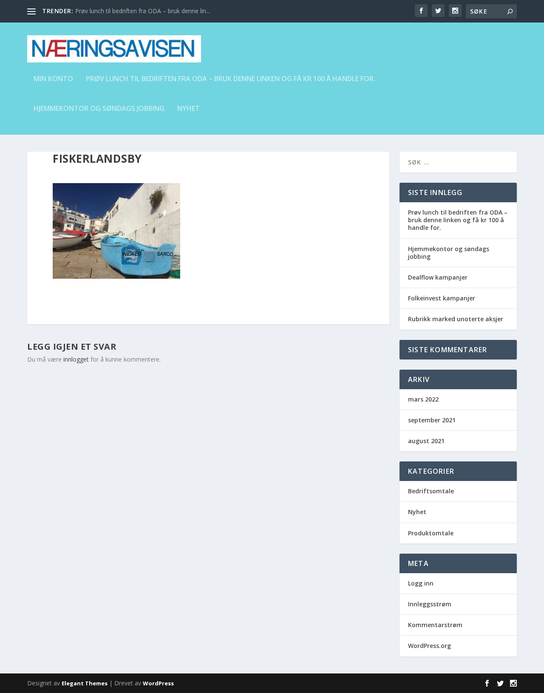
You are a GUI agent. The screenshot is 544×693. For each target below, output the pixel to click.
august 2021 (426, 441)
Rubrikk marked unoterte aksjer (455, 319)
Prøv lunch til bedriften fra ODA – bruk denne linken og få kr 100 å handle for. (230, 79)
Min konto (53, 79)
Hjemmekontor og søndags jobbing (99, 109)
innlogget (76, 359)
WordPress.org (429, 646)
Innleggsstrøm (429, 604)
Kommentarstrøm (435, 625)
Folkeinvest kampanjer (441, 298)
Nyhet (188, 109)
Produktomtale (430, 533)
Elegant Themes (85, 683)
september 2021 (432, 420)
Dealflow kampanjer (438, 277)
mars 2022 (423, 399)
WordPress (158, 683)
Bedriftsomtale (431, 491)
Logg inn (421, 583)
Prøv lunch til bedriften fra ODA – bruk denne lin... (142, 11)
